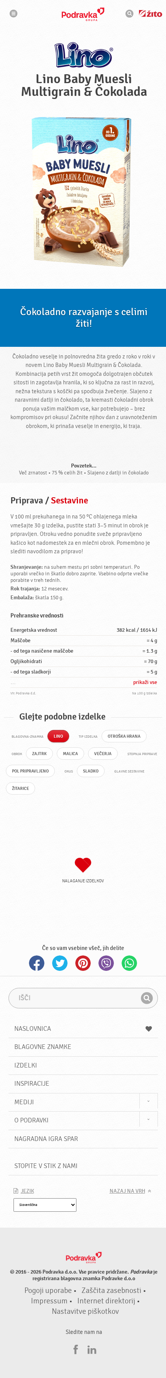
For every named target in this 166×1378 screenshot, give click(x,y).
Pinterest (83, 963)
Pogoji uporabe (48, 1290)
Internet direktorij (106, 1301)
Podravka (83, 14)
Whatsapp (129, 963)
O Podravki (31, 1120)
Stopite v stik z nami (46, 1166)
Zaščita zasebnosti (111, 1290)
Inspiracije (31, 1083)
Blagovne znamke (42, 1047)
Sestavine (69, 500)
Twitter (60, 963)
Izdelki (25, 1065)
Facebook (36, 963)
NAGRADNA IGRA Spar (46, 1139)
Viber (106, 963)
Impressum (49, 1301)
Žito (150, 13)
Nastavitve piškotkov (85, 1311)
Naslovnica (32, 1028)
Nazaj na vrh (127, 1191)
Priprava (26, 500)
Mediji (24, 1102)
